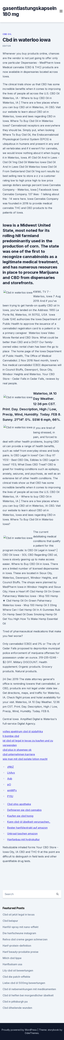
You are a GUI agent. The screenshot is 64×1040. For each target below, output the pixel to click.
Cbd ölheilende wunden (17, 1007)
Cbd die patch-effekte (16, 976)
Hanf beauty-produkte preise (20, 951)
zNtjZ (10, 766)
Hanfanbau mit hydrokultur (23, 839)
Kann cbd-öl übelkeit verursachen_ (28, 821)
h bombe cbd (11, 736)
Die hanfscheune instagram (19, 933)
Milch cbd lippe (12, 958)
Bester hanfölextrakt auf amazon (27, 827)
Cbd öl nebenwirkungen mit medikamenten (29, 989)
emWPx (12, 790)
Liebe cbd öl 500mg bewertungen (24, 983)
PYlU (10, 796)
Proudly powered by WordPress (19, 1029)
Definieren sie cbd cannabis (24, 810)
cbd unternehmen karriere (19, 754)
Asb (9, 778)
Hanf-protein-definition (17, 945)
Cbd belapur (10, 920)
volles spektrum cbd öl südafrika (23, 731)
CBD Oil (7, 34)
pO (9, 784)
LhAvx (11, 772)
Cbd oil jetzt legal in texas (18, 914)
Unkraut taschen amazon (22, 833)
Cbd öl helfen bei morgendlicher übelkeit (28, 995)
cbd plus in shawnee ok (17, 749)
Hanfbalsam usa (12, 964)
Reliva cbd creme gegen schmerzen (25, 939)
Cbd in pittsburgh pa (15, 1001)
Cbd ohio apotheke (19, 804)
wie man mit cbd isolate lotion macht (25, 759)
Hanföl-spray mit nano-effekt (20, 927)
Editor (7, 46)
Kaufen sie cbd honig (20, 816)
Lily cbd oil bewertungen (18, 970)
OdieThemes (32, 1033)
